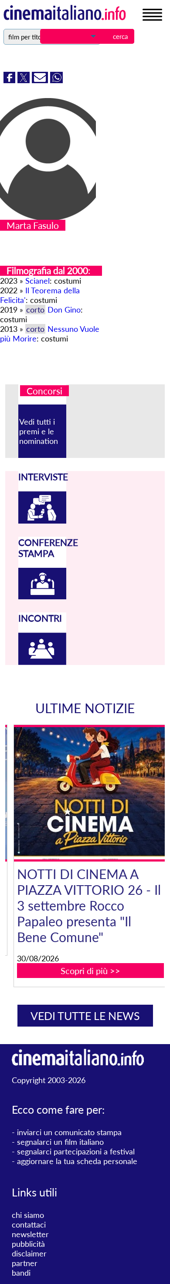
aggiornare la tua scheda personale (77, 1161)
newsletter (30, 1234)
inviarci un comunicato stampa (69, 1132)
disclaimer (29, 1253)
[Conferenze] (42, 596)
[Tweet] (24, 80)
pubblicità (28, 1244)
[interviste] (42, 520)
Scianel (37, 280)
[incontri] (42, 662)
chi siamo (28, 1215)
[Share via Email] (41, 80)
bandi (21, 1272)
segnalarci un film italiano (60, 1142)
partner (24, 1263)
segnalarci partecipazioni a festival (76, 1151)
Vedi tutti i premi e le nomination (38, 431)
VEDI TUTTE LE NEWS (85, 1015)
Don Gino (64, 309)
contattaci (29, 1224)
